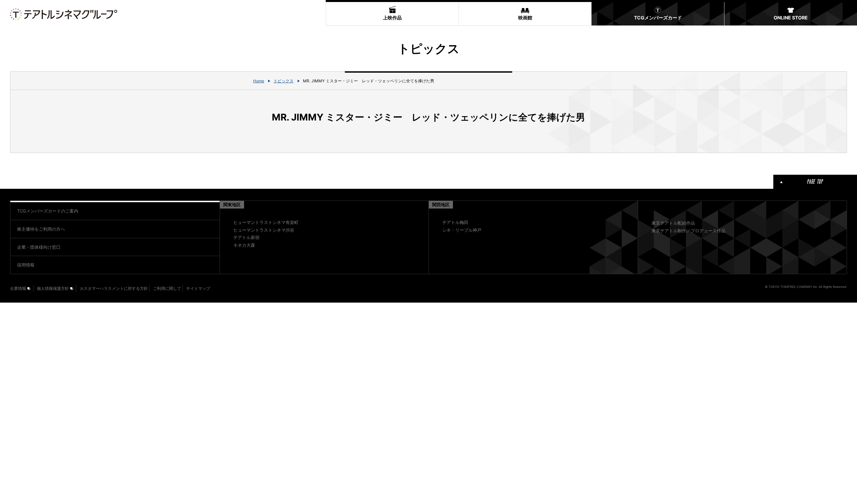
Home (258, 80)
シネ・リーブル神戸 (461, 230)
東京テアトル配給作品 (673, 223)
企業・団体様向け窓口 (39, 247)
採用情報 (25, 264)
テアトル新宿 (246, 237)
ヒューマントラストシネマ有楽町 (266, 222)
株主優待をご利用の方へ (41, 229)
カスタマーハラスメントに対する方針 (114, 288)
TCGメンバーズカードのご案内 (47, 211)
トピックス (284, 80)
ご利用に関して (167, 288)
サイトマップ (198, 288)
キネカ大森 (244, 245)
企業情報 (18, 288)
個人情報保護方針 (53, 288)
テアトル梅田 (455, 222)
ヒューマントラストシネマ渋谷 (263, 230)
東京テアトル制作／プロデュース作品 (688, 230)
